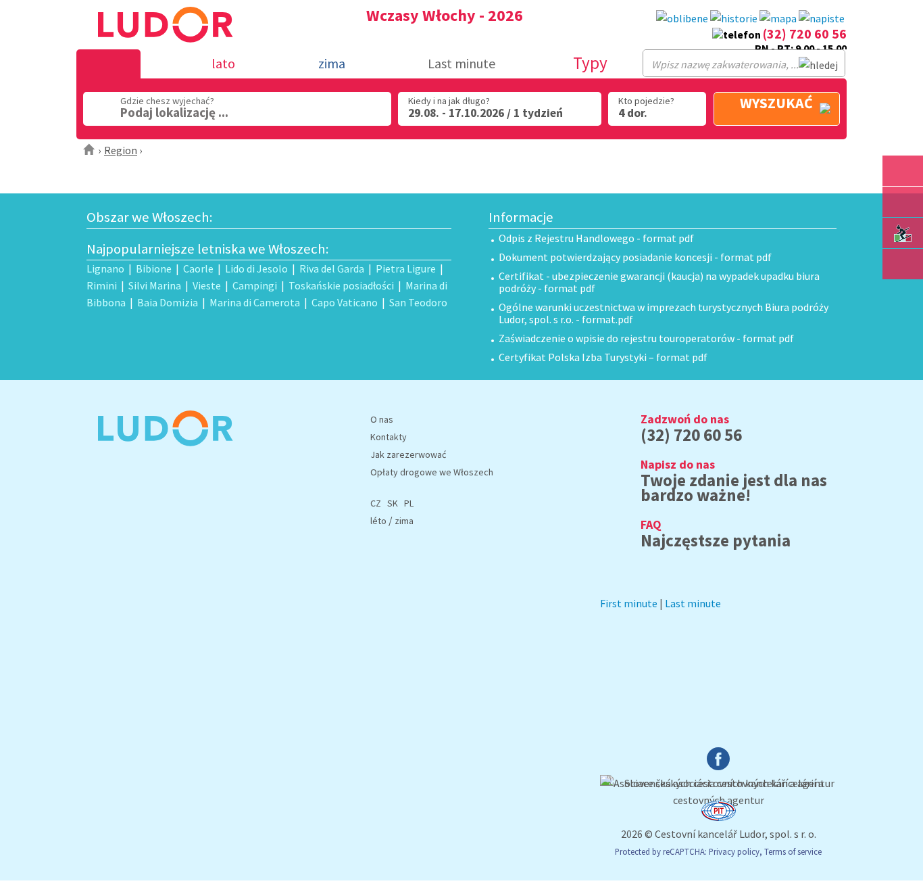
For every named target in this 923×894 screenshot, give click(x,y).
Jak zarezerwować (408, 454)
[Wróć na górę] (902, 295)
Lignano (105, 268)
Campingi (254, 285)
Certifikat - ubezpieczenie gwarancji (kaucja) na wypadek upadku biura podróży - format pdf (659, 282)
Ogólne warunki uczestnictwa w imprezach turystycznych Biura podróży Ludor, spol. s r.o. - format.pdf (663, 313)
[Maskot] (902, 264)
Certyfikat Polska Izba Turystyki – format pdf (603, 357)
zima (404, 521)
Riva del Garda (331, 268)
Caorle (198, 268)
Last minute (461, 63)
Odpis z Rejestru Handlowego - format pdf (596, 238)
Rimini (101, 285)
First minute (628, 603)
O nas (381, 419)
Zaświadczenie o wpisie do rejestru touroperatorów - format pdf (646, 338)
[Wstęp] (89, 150)
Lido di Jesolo (256, 268)
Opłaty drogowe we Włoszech (431, 472)
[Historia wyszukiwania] (733, 18)
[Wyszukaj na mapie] (902, 202)
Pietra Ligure (406, 268)
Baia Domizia (167, 302)
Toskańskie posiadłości (341, 285)
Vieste (207, 285)
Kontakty (388, 437)
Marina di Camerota (254, 302)
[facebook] (718, 766)
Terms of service (793, 851)
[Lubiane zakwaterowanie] (682, 18)
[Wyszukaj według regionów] (902, 171)
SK (392, 503)
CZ (375, 503)
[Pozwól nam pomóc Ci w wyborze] (822, 18)
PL (409, 503)
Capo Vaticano (344, 302)
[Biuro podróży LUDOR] (159, 455)
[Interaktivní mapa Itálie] (778, 18)
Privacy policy (734, 851)
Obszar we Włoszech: (149, 217)
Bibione (154, 268)
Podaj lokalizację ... (174, 112)
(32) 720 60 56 (805, 33)
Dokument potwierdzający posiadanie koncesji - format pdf (635, 257)
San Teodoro (418, 302)
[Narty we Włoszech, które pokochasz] (902, 233)
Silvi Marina (154, 285)
